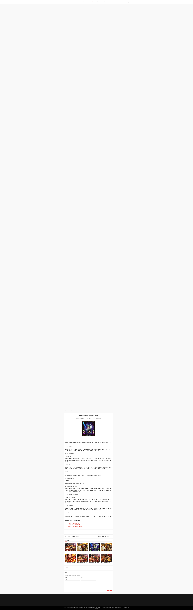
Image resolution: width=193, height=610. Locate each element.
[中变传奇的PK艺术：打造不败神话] (70, 547)
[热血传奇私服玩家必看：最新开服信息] (94, 558)
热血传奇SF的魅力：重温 (75, 526)
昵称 (66, 577)
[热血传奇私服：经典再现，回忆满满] (82, 547)
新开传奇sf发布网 (70, 410)
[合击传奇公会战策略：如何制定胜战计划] (94, 547)
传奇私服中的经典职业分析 (71, 562)
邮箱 (82, 577)
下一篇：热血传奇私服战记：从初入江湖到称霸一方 (103, 536)
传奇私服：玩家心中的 (74, 524)
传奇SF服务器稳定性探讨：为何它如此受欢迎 (84, 562)
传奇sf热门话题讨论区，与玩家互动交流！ (107, 562)
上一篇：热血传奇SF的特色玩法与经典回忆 (72, 536)
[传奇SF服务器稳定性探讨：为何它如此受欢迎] (82, 558)
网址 (97, 577)
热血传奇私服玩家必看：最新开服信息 (95, 562)
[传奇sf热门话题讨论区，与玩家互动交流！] (106, 558)
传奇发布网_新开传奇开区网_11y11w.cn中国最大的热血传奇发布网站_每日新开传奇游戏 (68, 2)
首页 (66, 410)
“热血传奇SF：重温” (74, 523)
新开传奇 (126, 607)
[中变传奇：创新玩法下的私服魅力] (106, 547)
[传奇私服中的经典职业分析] (70, 558)
